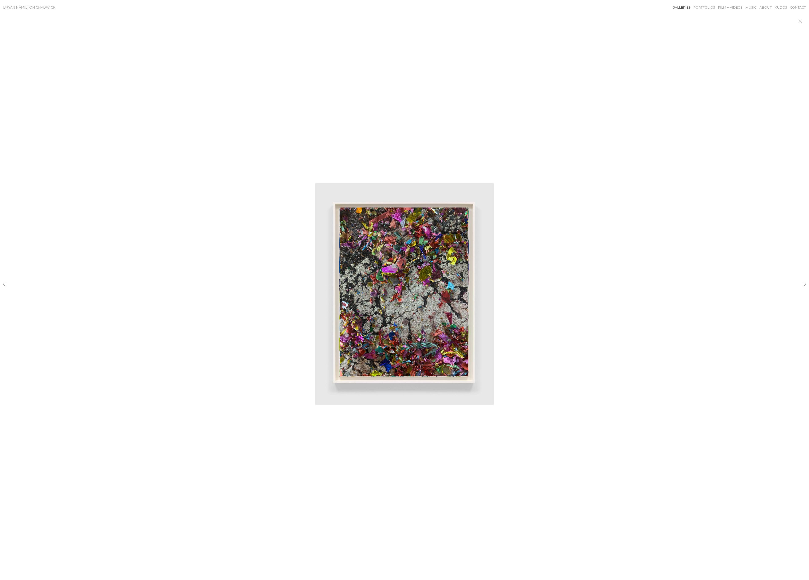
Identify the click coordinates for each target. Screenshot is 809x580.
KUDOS (781, 7)
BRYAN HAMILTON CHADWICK (29, 7)
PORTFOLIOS (704, 7)
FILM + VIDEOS (730, 7)
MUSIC (751, 7)
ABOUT (765, 7)
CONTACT (798, 7)
